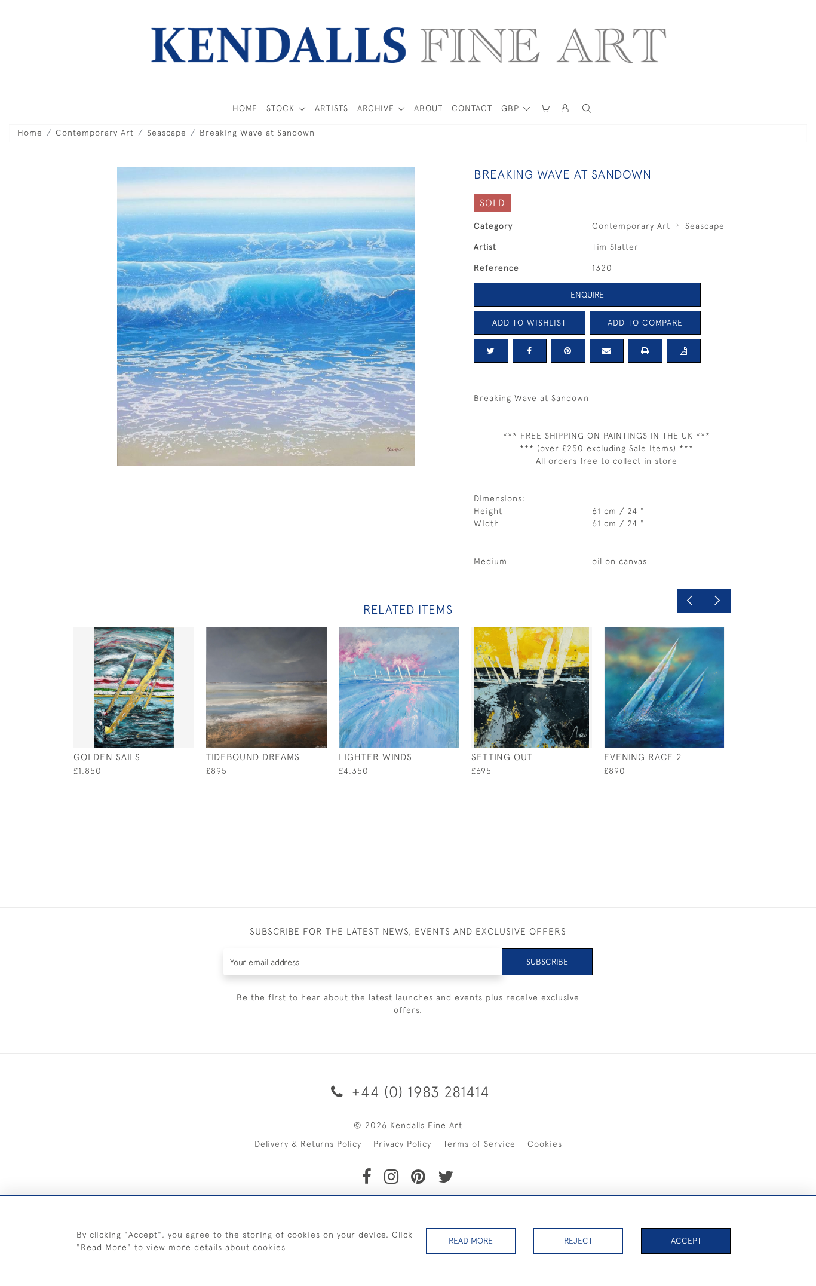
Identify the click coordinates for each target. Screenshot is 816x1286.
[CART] (545, 108)
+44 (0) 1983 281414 (419, 1091)
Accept (686, 1240)
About (428, 108)
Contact (472, 108)
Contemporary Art (95, 132)
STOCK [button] (281, 108)
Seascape (166, 132)
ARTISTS (331, 108)
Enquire (587, 294)
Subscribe (547, 961)
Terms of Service (479, 1144)
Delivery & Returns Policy (307, 1144)
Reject (578, 1240)
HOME (244, 108)
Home (29, 132)
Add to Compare (645, 322)
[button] (587, 108)
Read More (471, 1240)
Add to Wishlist (529, 322)
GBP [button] (511, 108)
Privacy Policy (402, 1144)
